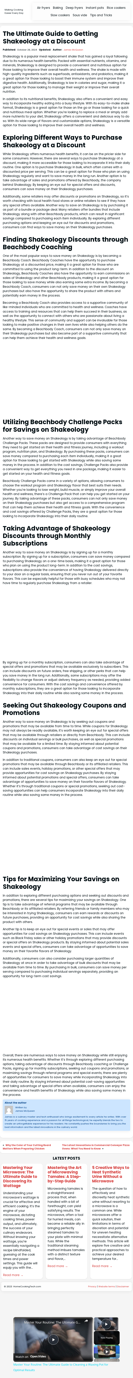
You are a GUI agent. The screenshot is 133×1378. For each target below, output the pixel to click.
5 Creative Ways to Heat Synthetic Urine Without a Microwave (110, 1174)
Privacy (92, 1286)
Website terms (106, 1286)
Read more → (13, 1275)
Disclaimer (123, 1286)
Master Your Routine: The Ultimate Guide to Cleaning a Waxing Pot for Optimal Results (52, 1322)
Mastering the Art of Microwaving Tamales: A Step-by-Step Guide (65, 1174)
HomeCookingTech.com (27, 1286)
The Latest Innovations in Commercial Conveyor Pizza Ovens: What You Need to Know (96, 1147)
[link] (18, 1322)
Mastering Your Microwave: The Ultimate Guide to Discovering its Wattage (20, 1176)
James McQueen (73, 49)
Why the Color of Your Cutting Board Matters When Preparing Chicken (27, 1147)
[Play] (106, 1351)
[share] (86, 1321)
